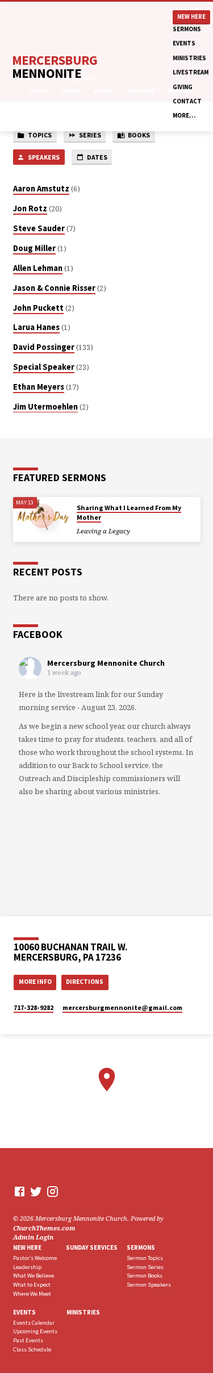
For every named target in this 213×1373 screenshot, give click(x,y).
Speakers (43, 157)
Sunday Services (92, 1247)
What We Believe (33, 1275)
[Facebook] (19, 1191)
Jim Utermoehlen (45, 407)
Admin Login (33, 1237)
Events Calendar (34, 1322)
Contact (187, 101)
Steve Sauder (39, 228)
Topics (39, 135)
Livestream (190, 72)
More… (184, 115)
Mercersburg (55, 66)
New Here (191, 16)
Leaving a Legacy (103, 531)
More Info (35, 982)
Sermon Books (144, 1275)
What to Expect (32, 1284)
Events (184, 43)
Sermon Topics (145, 1258)
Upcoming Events (35, 1331)
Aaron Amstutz (41, 188)
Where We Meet (32, 1293)
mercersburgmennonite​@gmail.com (122, 1007)
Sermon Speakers (149, 1284)
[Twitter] (36, 1191)
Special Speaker (43, 367)
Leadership (27, 1267)
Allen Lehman (37, 268)
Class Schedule (32, 1349)
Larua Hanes (36, 327)
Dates (96, 157)
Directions (84, 982)
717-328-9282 (33, 1007)
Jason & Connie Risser (54, 288)
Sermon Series (145, 1267)
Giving (183, 87)
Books (138, 135)
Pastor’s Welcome (35, 1258)
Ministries (189, 58)
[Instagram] (52, 1191)
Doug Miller (34, 248)
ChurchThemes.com (44, 1228)
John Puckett (38, 308)
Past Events (28, 1340)
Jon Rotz (30, 208)
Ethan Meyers (38, 387)
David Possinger (43, 347)
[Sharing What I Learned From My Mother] (41, 516)
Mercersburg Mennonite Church (106, 663)
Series (89, 135)
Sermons (187, 29)
